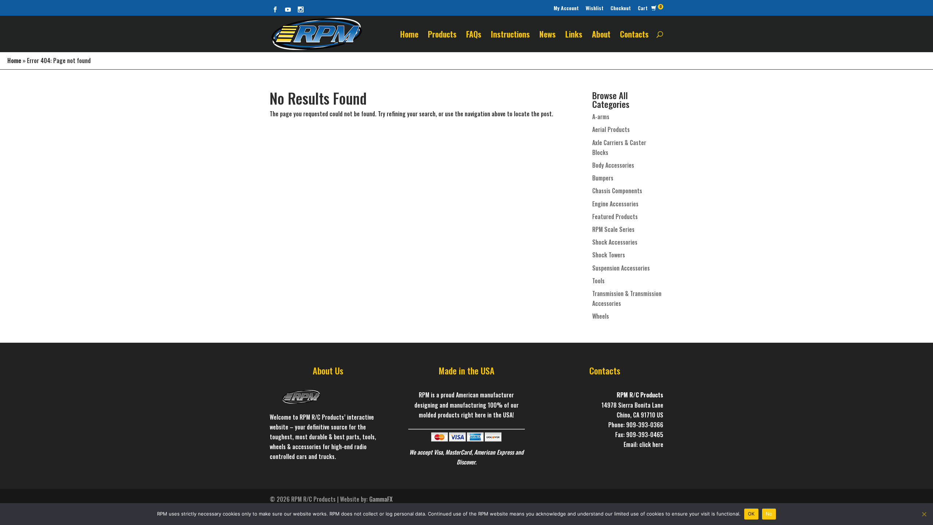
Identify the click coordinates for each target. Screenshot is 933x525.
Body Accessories (613, 165)
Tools (598, 280)
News (547, 35)
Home (409, 35)
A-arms (600, 116)
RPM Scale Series (613, 229)
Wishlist (595, 8)
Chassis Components (617, 190)
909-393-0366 (644, 424)
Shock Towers (608, 254)
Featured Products (615, 216)
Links (573, 35)
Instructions (510, 35)
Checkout (620, 8)
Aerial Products (611, 129)
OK (751, 514)
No (769, 514)
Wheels (600, 316)
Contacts (634, 35)
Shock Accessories (614, 242)
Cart (643, 8)
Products (442, 35)
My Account (566, 8)
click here (651, 444)
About (601, 35)
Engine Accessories (615, 203)
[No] (924, 514)
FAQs (473, 35)
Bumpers (602, 178)
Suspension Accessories (621, 268)
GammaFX (381, 499)
